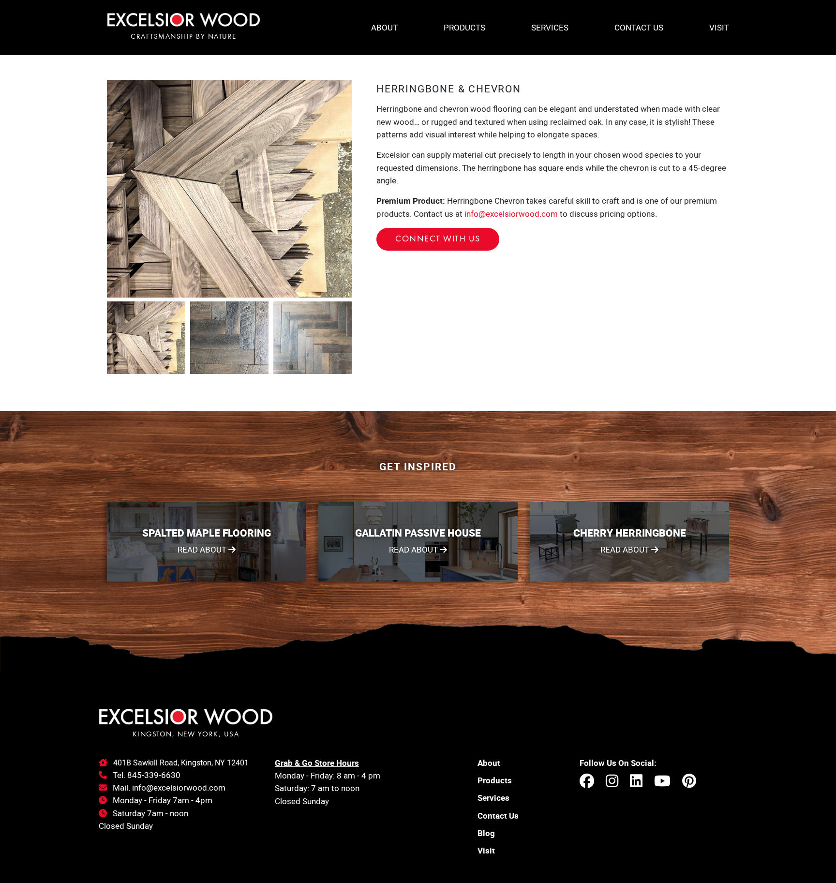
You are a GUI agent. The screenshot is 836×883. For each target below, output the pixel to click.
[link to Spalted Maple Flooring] (206, 542)
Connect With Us (437, 239)
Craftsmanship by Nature (184, 37)
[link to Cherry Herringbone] (629, 542)
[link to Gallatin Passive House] (418, 542)
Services (549, 27)
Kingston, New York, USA (186, 734)
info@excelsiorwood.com (511, 213)
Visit (719, 27)
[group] (229, 189)
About (384, 27)
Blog (486, 832)
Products (464, 27)
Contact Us (638, 27)
